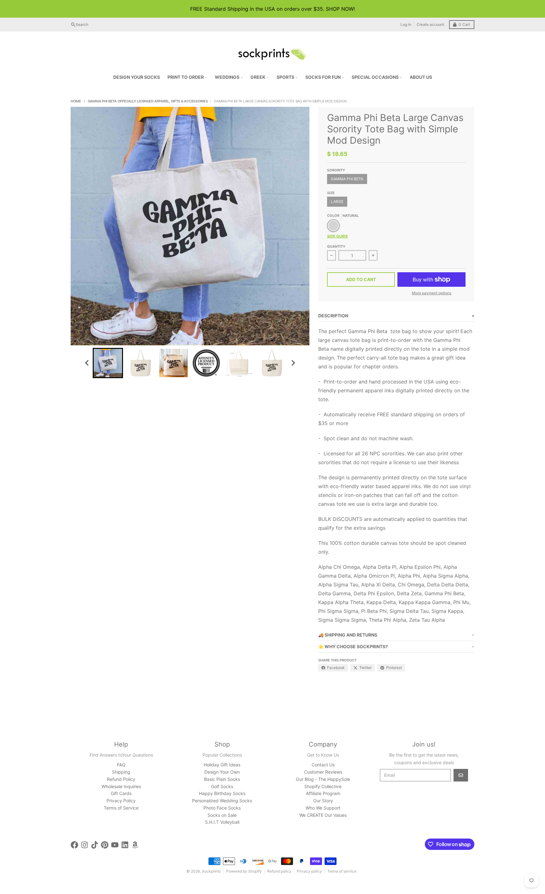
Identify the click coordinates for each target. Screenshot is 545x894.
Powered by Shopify (244, 871)
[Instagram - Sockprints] (84, 845)
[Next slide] (292, 363)
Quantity (336, 246)
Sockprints (211, 871)
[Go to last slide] (87, 363)
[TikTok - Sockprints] (94, 845)
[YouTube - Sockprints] (115, 845)
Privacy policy (309, 871)
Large (337, 201)
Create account (430, 24)
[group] (108, 363)
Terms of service (341, 871)
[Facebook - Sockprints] (74, 845)
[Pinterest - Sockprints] (104, 845)
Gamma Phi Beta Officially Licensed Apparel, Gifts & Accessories (148, 101)
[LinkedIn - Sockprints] (125, 845)
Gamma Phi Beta (347, 178)
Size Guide (337, 236)
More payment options (431, 293)
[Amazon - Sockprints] (135, 845)
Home (76, 101)
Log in (406, 24)
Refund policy (279, 871)
